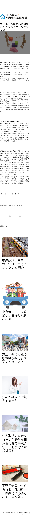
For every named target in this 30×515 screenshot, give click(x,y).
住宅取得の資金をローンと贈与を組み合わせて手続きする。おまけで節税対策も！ (14, 443)
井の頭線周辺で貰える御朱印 (14, 398)
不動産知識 (19, 205)
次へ (20, 216)
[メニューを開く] (15, 3)
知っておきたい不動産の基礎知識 (19, 512)
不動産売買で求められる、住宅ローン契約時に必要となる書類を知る (14, 491)
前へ (10, 216)
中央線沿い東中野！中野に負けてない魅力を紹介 (14, 263)
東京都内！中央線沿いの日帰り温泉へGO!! (14, 315)
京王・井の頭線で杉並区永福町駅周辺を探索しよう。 (14, 358)
